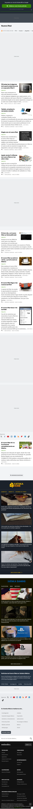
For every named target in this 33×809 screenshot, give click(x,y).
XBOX (11, 586)
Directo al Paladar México (8, 800)
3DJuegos (19, 752)
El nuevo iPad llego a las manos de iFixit (9, 284)
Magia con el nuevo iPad (9, 132)
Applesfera (4, 757)
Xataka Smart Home (6, 759)
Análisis (20, 684)
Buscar (30, 738)
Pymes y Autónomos (22, 784)
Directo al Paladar (6, 772)
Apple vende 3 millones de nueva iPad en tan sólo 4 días (9, 157)
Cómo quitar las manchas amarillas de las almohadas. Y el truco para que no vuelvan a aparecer (16, 527)
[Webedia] (6, 745)
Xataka (3, 752)
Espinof (18, 764)
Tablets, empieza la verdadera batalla (8, 110)
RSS (18, 436)
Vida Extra (19, 754)
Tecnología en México (22, 721)
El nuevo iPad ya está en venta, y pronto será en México (9, 260)
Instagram (11, 436)
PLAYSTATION (4, 586)
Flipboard (22, 436)
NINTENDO (17, 586)
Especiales (19, 716)
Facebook (4, 436)
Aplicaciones (20, 719)
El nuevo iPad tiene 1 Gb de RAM (9, 308)
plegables (27, 30)
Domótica (4, 491)
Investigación (13, 684)
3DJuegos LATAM (21, 794)
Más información (18, 807)
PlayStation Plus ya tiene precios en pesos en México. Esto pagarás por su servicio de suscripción (16, 639)
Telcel (18, 727)
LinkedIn (25, 436)
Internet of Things (21, 491)
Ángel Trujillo (9, 103)
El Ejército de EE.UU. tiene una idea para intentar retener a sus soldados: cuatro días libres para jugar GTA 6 (15, 601)
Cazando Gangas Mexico (8, 716)
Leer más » (25, 101)
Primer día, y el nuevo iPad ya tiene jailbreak (8, 234)
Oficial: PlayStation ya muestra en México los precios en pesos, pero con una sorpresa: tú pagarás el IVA (15, 657)
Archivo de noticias (17, 475)
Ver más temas (6, 732)
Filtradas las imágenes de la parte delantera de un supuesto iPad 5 (9, 86)
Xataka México (5, 794)
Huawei (21, 30)
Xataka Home (16, 485)
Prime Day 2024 (27, 684)
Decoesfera (4, 784)
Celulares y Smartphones (8, 719)
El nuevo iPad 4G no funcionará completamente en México (8, 445)
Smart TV (11, 491)
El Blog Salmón (20, 782)
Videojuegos (16, 581)
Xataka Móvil (5, 754)
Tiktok (28, 436)
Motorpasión (20, 772)
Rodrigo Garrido (9, 126)
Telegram (15, 436)
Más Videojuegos (16, 664)
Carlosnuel (8, 174)
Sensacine (19, 762)
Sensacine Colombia (22, 798)
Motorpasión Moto (21, 774)
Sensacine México (21, 796)
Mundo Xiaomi (5, 761)
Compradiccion (5, 786)
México (18, 724)
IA (12, 30)
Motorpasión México (22, 800)
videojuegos (5, 727)
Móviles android (6, 724)
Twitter (1, 436)
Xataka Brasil (5, 796)
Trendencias (5, 782)
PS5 (16, 30)
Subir (27, 744)
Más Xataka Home (16, 572)
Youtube (8, 436)
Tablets (3, 90)
